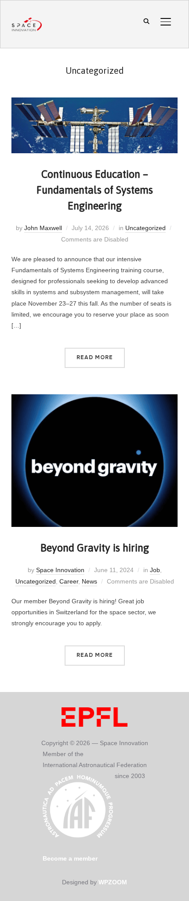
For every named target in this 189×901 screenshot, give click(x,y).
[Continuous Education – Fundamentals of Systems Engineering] (94, 102)
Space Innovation (60, 569)
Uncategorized (145, 227)
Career (68, 581)
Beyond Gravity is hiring (94, 548)
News (89, 581)
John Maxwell (43, 227)
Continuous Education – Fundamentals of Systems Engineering (94, 190)
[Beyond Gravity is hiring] (94, 399)
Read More (94, 357)
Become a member (70, 858)
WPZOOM (112, 882)
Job (155, 569)
